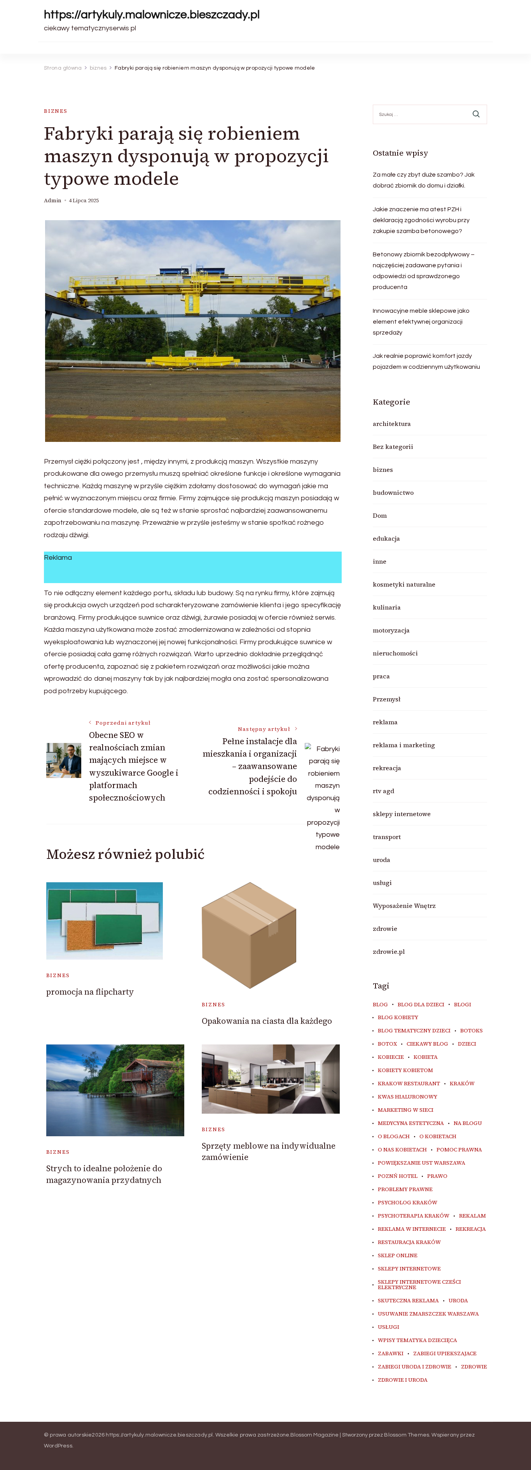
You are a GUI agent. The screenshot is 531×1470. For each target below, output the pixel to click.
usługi (382, 882)
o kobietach (437, 1136)
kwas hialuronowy (407, 1097)
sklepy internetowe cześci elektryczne (419, 1284)
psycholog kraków (407, 1202)
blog (380, 1004)
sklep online (397, 1255)
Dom (380, 515)
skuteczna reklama (408, 1301)
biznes (56, 111)
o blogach (394, 1136)
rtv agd (383, 791)
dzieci (467, 1044)
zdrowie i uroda (403, 1380)
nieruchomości (395, 653)
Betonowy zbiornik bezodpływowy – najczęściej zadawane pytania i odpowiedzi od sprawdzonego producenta (424, 270)
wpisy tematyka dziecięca (417, 1340)
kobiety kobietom (405, 1070)
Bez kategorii (393, 446)
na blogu (468, 1123)
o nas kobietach (402, 1150)
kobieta (426, 1057)
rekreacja (387, 768)
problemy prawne (405, 1189)
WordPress (58, 1446)
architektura (392, 423)
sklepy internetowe (402, 813)
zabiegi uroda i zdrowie (414, 1367)
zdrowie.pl (389, 951)
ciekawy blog (427, 1044)
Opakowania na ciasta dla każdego (267, 1021)
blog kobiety (398, 1017)
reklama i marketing (404, 745)
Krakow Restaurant (409, 1083)
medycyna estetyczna (411, 1123)
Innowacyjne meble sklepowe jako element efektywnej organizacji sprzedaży (421, 322)
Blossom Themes (406, 1435)
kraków (462, 1083)
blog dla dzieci (421, 1004)
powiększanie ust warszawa (421, 1163)
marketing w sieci (405, 1110)
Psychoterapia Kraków (413, 1216)
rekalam (472, 1216)
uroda (381, 859)
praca (381, 676)
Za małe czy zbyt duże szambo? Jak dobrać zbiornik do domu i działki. (424, 180)
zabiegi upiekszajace (445, 1353)
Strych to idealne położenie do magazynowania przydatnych (104, 1174)
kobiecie (391, 1057)
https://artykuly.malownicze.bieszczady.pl (152, 15)
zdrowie (385, 928)
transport (387, 836)
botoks (471, 1031)
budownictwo (393, 492)
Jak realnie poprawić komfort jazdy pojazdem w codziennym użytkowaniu (426, 361)
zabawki (390, 1353)
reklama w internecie (412, 1229)
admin (52, 200)
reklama (385, 722)
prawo (437, 1176)
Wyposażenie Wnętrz (404, 905)
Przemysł (386, 699)
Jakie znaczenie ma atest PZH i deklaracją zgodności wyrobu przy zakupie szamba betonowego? (421, 220)
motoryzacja (391, 630)
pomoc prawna (459, 1150)
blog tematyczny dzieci (414, 1031)
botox (387, 1044)
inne (379, 561)
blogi (462, 1004)
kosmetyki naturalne (404, 584)
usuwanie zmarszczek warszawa (428, 1314)
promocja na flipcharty (90, 991)
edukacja (386, 538)
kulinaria (387, 607)
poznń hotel (397, 1176)
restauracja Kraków (409, 1242)
